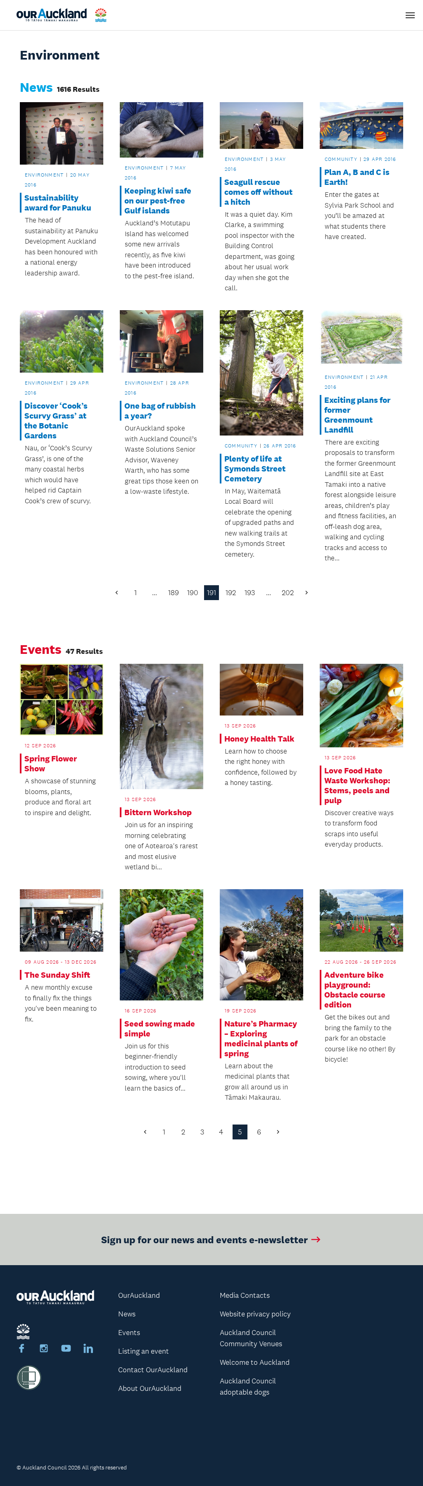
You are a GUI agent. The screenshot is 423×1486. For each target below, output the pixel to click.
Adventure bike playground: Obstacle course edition (354, 990)
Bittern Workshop (158, 812)
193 (250, 592)
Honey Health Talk (259, 739)
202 (288, 592)
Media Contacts (245, 1295)
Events (129, 1332)
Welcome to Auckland (255, 1362)
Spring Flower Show (50, 763)
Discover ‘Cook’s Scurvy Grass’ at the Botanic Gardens (56, 420)
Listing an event (143, 1351)
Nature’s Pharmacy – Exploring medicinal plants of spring (260, 1038)
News (126, 1313)
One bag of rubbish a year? (160, 411)
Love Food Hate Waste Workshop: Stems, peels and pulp (357, 785)
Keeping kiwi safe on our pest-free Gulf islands (157, 200)
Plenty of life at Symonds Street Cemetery (254, 468)
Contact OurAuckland (153, 1369)
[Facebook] (21, 1349)
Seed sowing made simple (159, 1029)
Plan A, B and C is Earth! (357, 177)
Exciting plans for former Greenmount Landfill (357, 415)
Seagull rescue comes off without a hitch (258, 192)
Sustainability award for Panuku (57, 203)
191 (211, 592)
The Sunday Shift (57, 975)
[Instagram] (44, 1349)
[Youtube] (66, 1349)
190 (192, 592)
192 (231, 592)
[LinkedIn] (88, 1349)
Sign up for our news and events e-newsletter (204, 1239)
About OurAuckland (149, 1388)
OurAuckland (139, 1295)
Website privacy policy (255, 1313)
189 (173, 592)
